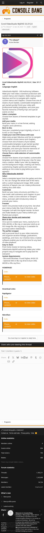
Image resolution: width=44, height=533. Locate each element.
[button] (3, 2)
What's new (6, 493)
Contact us (4, 433)
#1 (41, 35)
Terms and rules (14, 433)
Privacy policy (25, 433)
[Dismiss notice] (40, 511)
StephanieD (39, 487)
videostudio (6, 29)
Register (21, 277)
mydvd (34, 27)
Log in (12, 277)
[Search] (41, 2)
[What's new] (37, 2)
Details (4, 529)
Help (32, 433)
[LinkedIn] (22, 357)
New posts (7, 497)
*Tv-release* (7, 27)
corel (28, 27)
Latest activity (8, 506)
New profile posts (10, 502)
